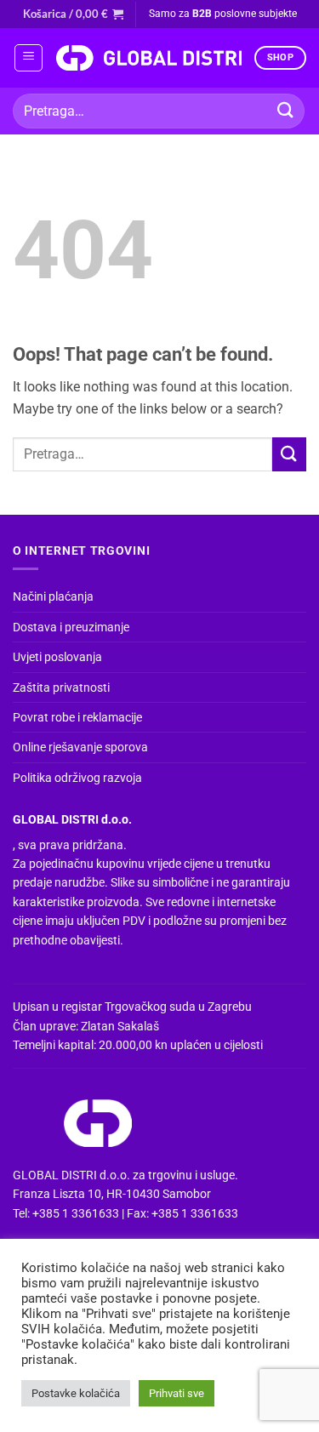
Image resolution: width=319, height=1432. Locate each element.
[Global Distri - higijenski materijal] (148, 57)
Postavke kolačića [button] (75, 1393)
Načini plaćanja (53, 596)
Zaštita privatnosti (61, 687)
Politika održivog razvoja (77, 777)
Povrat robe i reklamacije (77, 717)
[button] (73, 13)
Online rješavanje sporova (80, 747)
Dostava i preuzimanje (71, 627)
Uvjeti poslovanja (57, 657)
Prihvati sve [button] (176, 1393)
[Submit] (286, 111)
